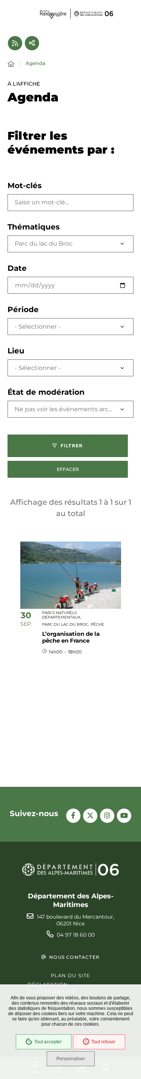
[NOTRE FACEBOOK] (73, 815)
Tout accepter (48, 1041)
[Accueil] (11, 64)
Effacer (68, 469)
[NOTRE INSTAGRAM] (107, 815)
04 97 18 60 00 (76, 934)
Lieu (16, 350)
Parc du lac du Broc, (65, 624)
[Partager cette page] (31, 43)
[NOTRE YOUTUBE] (124, 815)
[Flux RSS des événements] (15, 43)
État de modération (46, 392)
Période (23, 309)
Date (17, 268)
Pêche (97, 624)
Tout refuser (103, 1041)
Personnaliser (70, 1058)
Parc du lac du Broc (44, 243)
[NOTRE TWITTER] (90, 815)
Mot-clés (25, 185)
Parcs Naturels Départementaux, (61, 615)
